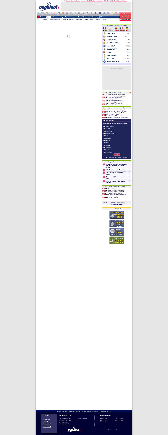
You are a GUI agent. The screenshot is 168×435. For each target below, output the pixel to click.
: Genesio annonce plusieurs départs (113, 110)
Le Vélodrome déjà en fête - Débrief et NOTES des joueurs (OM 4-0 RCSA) (116, 166)
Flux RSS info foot (82, 418)
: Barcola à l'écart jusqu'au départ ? (113, 196)
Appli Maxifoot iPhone (65, 420)
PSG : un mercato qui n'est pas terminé (115, 173)
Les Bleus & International (83, 17)
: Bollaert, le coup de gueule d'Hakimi (113, 190)
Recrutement (47, 423)
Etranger (61, 17)
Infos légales (47, 425)
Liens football (47, 427)
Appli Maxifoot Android (65, 418)
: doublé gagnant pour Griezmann (114, 102)
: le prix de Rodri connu (110, 197)
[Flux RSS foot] (130, 92)
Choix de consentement (65, 424)
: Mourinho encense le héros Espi (113, 100)
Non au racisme (119, 420)
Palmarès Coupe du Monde (73, 0)
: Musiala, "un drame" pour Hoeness (114, 194)
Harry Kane (107, 140)
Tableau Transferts (89, 19)
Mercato (42, 17)
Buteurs (64, 19)
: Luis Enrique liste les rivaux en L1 (113, 188)
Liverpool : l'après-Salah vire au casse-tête (115, 181)
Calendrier (71, 19)
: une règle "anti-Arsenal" (111, 114)
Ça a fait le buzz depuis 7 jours (115, 186)
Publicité (45, 421)
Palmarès (98, 19)
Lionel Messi (108, 147)
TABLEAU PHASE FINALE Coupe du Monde (115, 0)
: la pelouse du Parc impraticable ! (113, 191)
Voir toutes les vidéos (117, 204)
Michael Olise (108, 138)
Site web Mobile (63, 422)
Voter (116, 154)
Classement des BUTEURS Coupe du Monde (92, 0)
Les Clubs (105, 19)
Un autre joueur (108, 152)
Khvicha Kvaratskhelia (110, 133)
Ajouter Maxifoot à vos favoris (112, 430)
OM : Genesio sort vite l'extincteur (116, 170)
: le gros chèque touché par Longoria (113, 94)
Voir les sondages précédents (121, 157)
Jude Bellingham (109, 142)
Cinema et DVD (119, 418)
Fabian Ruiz (107, 145)
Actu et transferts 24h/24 (113, 92)
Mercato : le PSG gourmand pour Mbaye (116, 177)
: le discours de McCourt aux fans (112, 115)
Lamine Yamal (108, 131)
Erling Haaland (108, 149)
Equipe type (79, 19)
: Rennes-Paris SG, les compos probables (114, 104)
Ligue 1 (48, 17)
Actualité (45, 19)
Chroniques (95, 17)
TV (101, 17)
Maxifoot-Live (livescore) (103, 421)
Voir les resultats (110, 157)
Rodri (106, 135)
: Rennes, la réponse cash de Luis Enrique (115, 117)
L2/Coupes (55, 17)
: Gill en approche (109, 99)
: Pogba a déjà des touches (112, 193)
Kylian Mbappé (108, 128)
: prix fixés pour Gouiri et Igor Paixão (113, 112)
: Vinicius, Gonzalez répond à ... (114, 96)
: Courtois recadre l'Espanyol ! (112, 103)
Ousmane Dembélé (109, 126)
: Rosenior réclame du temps (112, 97)
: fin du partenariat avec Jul (111, 199)
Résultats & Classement (55, 19)
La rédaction (46, 419)
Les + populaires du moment (115, 108)
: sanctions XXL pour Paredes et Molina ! (114, 111)
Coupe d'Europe (70, 17)
